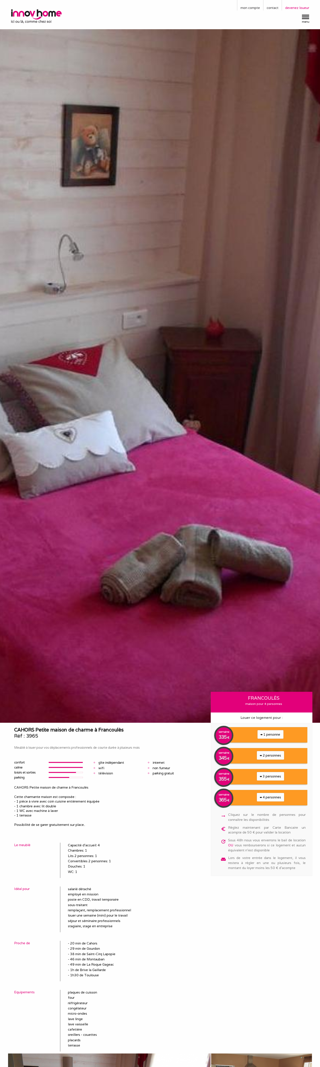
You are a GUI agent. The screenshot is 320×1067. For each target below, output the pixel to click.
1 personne (271, 734)
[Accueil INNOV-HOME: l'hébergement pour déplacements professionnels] (46, 16)
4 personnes (271, 797)
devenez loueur (297, 8)
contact (272, 8)
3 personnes (271, 776)
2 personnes (271, 755)
